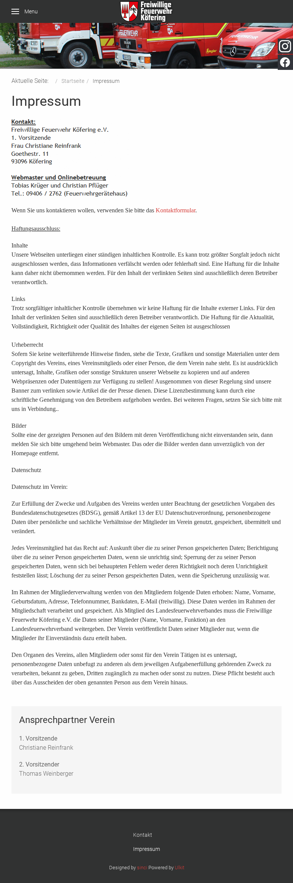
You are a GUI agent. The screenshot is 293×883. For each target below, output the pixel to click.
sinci (142, 867)
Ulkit (179, 867)
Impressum (146, 849)
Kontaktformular (175, 210)
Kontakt (142, 835)
